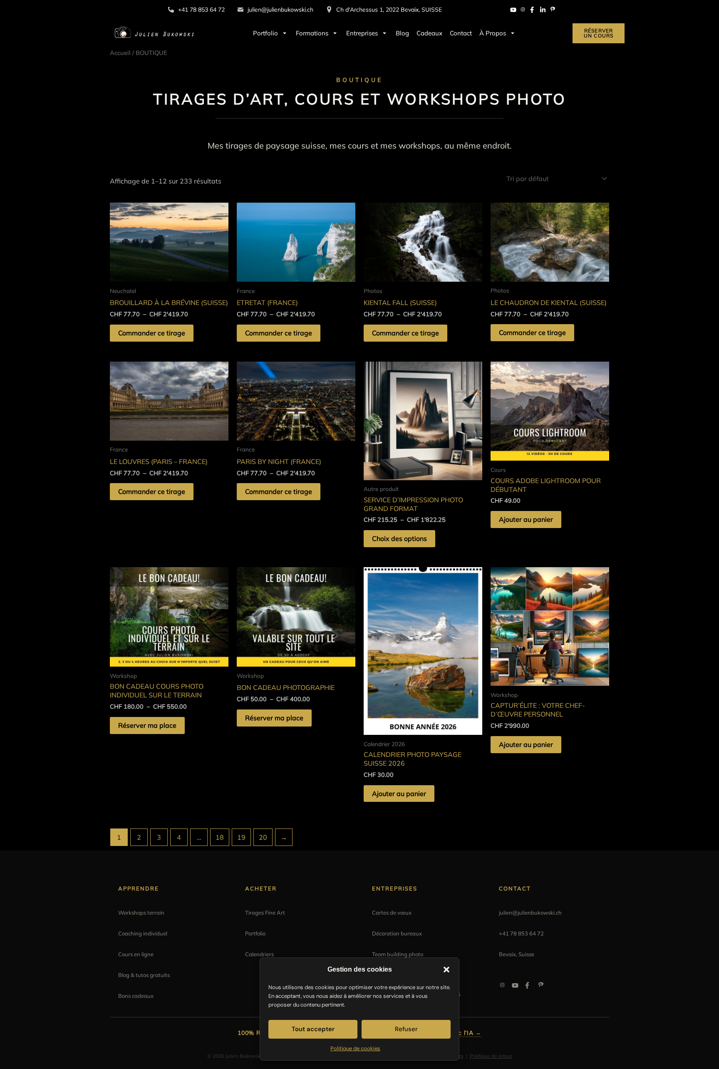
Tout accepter (313, 1029)
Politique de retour (491, 1056)
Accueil (120, 53)
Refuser (406, 1029)
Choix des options (399, 538)
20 (263, 837)
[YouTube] (513, 10)
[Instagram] (523, 10)
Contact (461, 33)
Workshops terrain (141, 912)
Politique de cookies (355, 1048)
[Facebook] (533, 10)
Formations (312, 33)
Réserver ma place (147, 725)
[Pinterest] (552, 10)
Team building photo (397, 954)
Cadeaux (429, 33)
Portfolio (265, 33)
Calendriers (259, 954)
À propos (492, 33)
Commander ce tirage (151, 333)
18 (220, 837)
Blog (402, 33)
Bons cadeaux (136, 995)
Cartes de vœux (392, 912)
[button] (446, 969)
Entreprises (362, 33)
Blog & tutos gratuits (144, 975)
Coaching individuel (142, 933)
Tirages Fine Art (265, 912)
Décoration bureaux (397, 933)
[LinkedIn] (542, 10)
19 (241, 837)
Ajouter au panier (526, 519)
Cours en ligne (136, 954)
